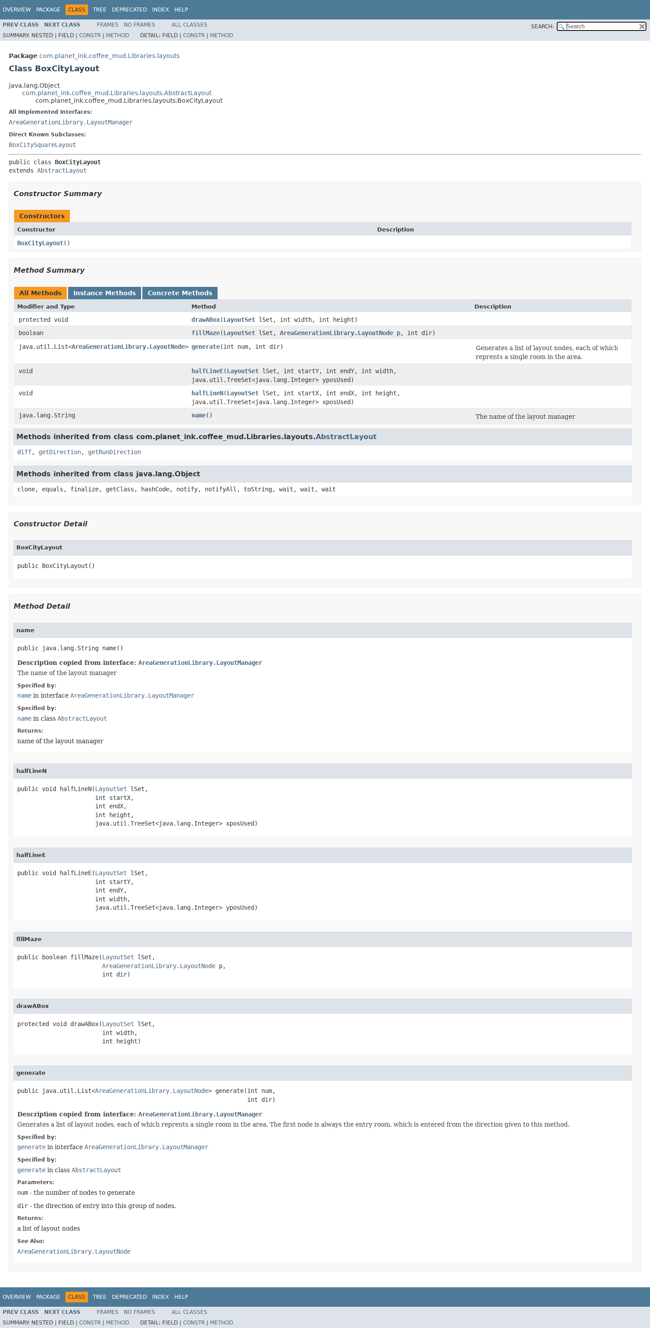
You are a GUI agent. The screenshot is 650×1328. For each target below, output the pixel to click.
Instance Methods (104, 293)
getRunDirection (114, 452)
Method (117, 35)
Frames (108, 25)
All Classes (189, 25)
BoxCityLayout (40, 243)
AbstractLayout (62, 170)
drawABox (205, 319)
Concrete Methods (180, 293)
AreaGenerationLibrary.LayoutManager (71, 122)
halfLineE (207, 370)
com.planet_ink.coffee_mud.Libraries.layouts (109, 55)
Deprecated (129, 10)
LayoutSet (239, 319)
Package (48, 10)
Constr (90, 35)
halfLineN (207, 393)
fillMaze (205, 332)
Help (181, 10)
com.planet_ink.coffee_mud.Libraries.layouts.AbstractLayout (116, 93)
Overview (17, 10)
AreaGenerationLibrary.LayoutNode (336, 332)
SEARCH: (542, 26)
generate (205, 346)
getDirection (59, 452)
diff (24, 452)
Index (160, 10)
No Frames (139, 25)
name (198, 415)
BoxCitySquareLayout (42, 144)
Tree (100, 10)
